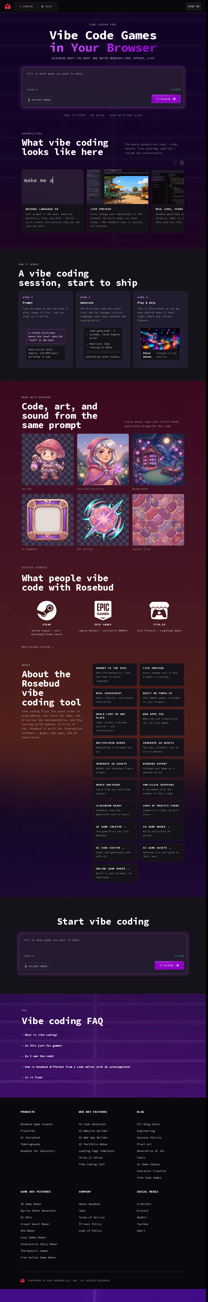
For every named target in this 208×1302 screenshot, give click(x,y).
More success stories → (38, 646)
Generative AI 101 (151, 1151)
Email (141, 1231)
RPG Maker (28, 1231)
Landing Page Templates (97, 1151)
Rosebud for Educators (38, 1151)
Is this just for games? (43, 1045)
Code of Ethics (90, 1231)
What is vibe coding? (41, 1035)
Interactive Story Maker (39, 1244)
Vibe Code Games (149, 1177)
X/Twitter (144, 1204)
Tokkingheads (30, 1144)
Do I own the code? (39, 1056)
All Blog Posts (148, 1124)
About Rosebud (89, 1204)
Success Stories (149, 1137)
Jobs (82, 1210)
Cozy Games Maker (34, 1237)
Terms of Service (92, 1217)
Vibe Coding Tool (92, 1164)
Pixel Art (144, 1144)
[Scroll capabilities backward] (175, 162)
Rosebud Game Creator (37, 1124)
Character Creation (151, 1171)
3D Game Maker (31, 1204)
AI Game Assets (148, 1164)
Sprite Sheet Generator (38, 1210)
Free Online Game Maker (38, 1257)
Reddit (142, 1217)
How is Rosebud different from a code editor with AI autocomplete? (78, 1067)
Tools (141, 1157)
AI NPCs (26, 1217)
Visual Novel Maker (35, 1224)
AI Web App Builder (93, 1137)
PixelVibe (28, 1131)
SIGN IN (193, 6)
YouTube (142, 1224)
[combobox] (32, 89)
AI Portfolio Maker (93, 1144)
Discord (142, 1210)
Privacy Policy (90, 1224)
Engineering (146, 1131)
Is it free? (34, 1077)
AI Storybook (30, 1137)
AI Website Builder (93, 1131)
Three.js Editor (91, 1157)
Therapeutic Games (34, 1251)
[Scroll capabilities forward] (181, 162)
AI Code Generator (92, 1124)
